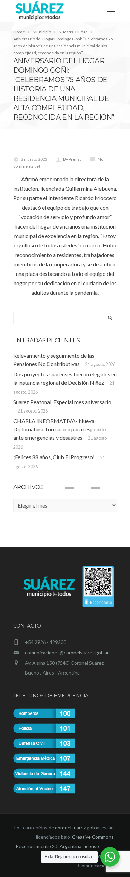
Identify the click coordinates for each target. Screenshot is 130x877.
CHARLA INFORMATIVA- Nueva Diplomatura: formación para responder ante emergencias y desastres (60, 429)
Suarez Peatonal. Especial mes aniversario (62, 402)
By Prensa (72, 159)
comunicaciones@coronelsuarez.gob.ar (67, 652)
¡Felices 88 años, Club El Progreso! (54, 457)
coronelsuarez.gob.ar (77, 827)
